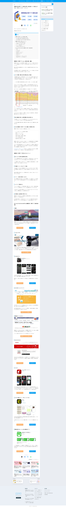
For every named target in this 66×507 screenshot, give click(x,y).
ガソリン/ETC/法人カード (35, 459)
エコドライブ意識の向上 (19, 45)
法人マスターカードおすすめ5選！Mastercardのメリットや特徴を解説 (29, 495)
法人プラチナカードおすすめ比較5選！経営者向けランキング (29, 499)
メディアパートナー (47, 491)
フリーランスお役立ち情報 (45, 25)
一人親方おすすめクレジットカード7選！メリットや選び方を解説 (29, 502)
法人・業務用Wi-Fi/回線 (45, 28)
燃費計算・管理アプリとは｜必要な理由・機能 (21, 36)
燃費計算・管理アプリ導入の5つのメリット (21, 41)
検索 (52, 4)
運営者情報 (46, 494)
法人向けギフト (44, 30)
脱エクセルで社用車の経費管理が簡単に (21, 42)
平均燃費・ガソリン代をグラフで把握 (20, 43)
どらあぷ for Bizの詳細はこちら (26, 252)
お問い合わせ (18, 497)
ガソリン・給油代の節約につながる (20, 44)
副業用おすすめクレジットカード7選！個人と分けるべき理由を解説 (29, 491)
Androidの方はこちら (20, 227)
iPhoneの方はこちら (32, 227)
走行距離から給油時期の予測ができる (20, 46)
